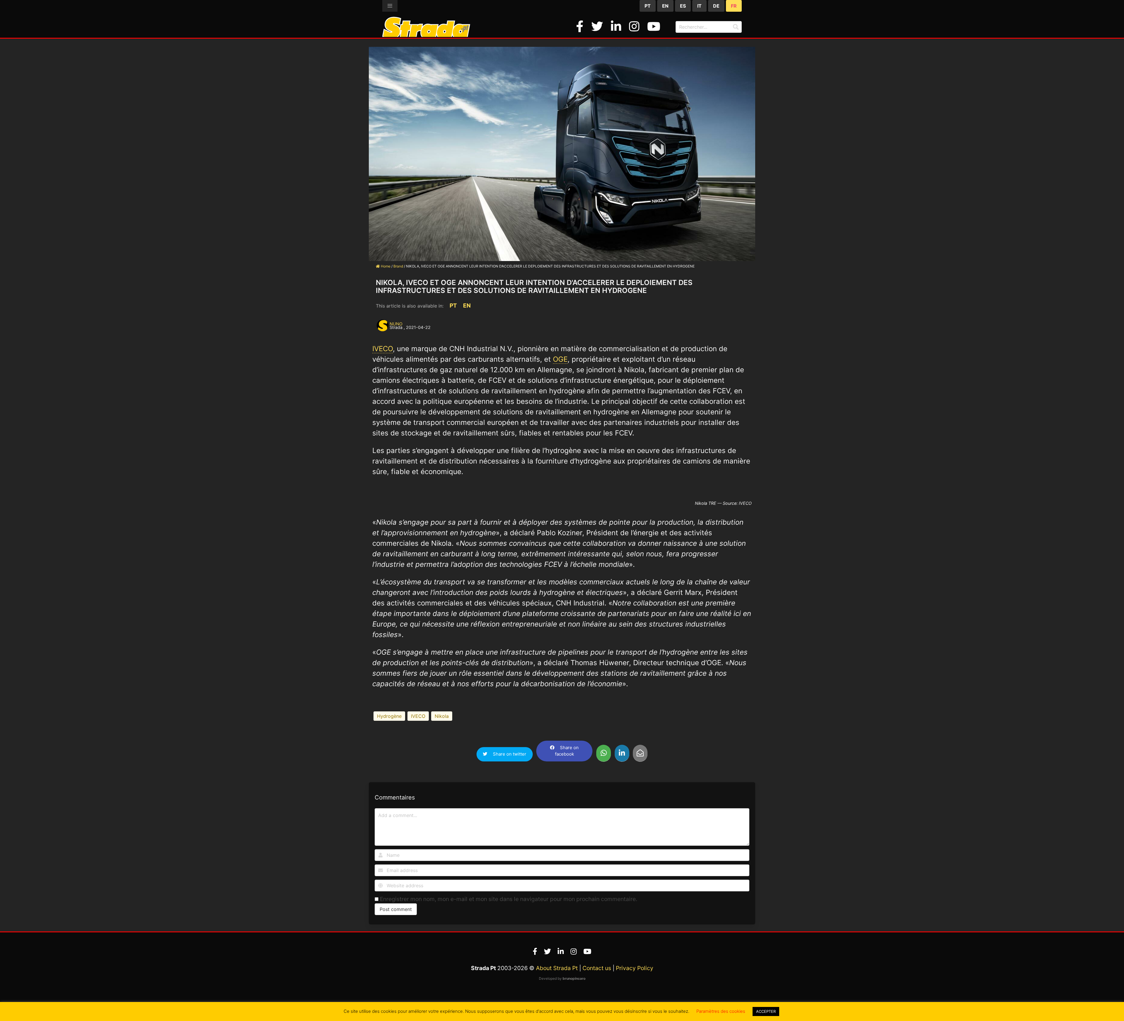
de (716, 6)
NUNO (396, 323)
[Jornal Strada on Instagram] (635, 26)
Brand (398, 266)
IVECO (382, 348)
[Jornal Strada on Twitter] (599, 26)
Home (385, 266)
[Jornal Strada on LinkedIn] (617, 26)
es (683, 6)
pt (648, 6)
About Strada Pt (557, 968)
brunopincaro (574, 978)
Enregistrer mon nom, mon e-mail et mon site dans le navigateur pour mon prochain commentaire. (508, 898)
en (665, 6)
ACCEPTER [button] (766, 1011)
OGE (560, 359)
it (699, 6)
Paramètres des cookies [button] (720, 1011)
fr (734, 6)
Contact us (596, 968)
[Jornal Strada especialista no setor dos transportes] (426, 34)
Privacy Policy (634, 968)
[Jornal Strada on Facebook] (581, 26)
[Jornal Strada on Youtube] (653, 26)
